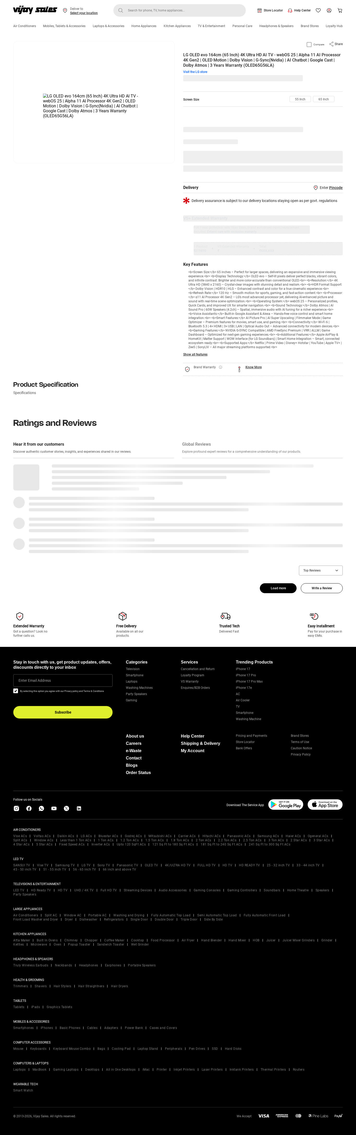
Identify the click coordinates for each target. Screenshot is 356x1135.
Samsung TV (65, 865)
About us (135, 736)
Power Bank (134, 1028)
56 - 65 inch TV (84, 869)
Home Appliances (143, 26)
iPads (35, 1007)
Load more (278, 588)
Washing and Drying (128, 915)
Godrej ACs (133, 836)
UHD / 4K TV (84, 890)
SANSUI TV (21, 865)
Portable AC (97, 915)
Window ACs (43, 840)
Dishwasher (88, 919)
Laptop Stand (148, 1049)
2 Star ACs (299, 840)
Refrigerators (114, 919)
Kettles (18, 944)
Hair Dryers (119, 986)
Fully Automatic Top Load (171, 915)
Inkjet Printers (184, 1069)
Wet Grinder (140, 944)
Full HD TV (109, 890)
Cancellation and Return (198, 669)
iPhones (47, 1028)
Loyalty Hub (334, 26)
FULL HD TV (207, 865)
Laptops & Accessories (108, 26)
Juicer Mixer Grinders (299, 940)
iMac (146, 1069)
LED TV (18, 890)
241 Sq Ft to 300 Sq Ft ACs (269, 844)
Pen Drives (197, 1049)
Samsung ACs (268, 836)
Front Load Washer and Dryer (35, 919)
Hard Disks (233, 1049)
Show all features (195, 354)
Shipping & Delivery (200, 743)
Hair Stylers (62, 986)
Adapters (111, 1028)
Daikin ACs (65, 836)
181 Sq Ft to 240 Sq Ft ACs (221, 844)
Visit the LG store (195, 72)
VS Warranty (190, 681)
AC (238, 694)
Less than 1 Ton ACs (75, 840)
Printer (162, 1069)
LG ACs (86, 836)
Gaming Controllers (242, 890)
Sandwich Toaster (110, 944)
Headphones (88, 965)
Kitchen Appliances (177, 26)
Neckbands (63, 965)
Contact (134, 758)
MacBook (40, 1069)
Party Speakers (136, 694)
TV (238, 706)
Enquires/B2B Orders (195, 688)
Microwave (39, 944)
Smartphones (23, 1028)
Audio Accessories (173, 890)
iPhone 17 (243, 669)
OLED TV (151, 865)
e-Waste (134, 751)
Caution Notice (301, 748)
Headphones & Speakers (276, 26)
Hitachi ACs (211, 836)
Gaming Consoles (207, 890)
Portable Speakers (142, 965)
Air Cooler (243, 700)
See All (335, 169)
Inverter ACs (100, 844)
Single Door (139, 919)
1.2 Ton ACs (129, 840)
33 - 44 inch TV (308, 865)
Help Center (302, 10)
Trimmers (20, 986)
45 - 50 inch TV (24, 869)
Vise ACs (20, 836)
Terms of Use (300, 742)
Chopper (91, 940)
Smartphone (134, 675)
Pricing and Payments (251, 736)
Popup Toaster (79, 944)
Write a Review (322, 588)
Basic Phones (70, 1028)
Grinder (327, 940)
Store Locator (273, 10)
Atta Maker (21, 940)
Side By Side (213, 919)
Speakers (322, 890)
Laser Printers (212, 1069)
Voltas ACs (42, 836)
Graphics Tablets (59, 1007)
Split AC (51, 915)
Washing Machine (248, 719)
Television (133, 669)
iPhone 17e (244, 688)
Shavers (41, 986)
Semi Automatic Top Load (217, 915)
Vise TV (43, 865)
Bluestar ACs (108, 836)
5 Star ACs (44, 844)
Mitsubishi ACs (160, 836)
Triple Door (189, 919)
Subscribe (63, 712)
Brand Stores (310, 26)
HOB (256, 940)
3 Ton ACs (276, 840)
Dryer (69, 919)
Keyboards (38, 1049)
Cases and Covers (163, 1028)
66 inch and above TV (119, 869)
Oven (57, 944)
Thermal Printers (273, 1069)
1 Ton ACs (106, 840)
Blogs (132, 765)
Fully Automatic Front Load (265, 915)
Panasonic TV (127, 865)
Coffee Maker (114, 940)
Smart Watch (23, 1090)
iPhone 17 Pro (246, 675)
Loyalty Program (192, 675)
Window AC (73, 915)
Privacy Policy (301, 754)
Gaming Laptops (65, 1069)
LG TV (86, 865)
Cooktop (137, 940)
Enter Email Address (35, 680)
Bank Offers (244, 748)
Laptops (131, 681)
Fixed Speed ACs (72, 844)
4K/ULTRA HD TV (178, 865)
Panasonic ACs (239, 836)
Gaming (131, 700)
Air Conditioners (24, 26)
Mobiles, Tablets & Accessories (64, 26)
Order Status (138, 772)
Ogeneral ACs (318, 836)
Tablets (18, 1007)
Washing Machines (139, 688)
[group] (300, 99)
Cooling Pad (121, 1049)
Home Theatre (298, 890)
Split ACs (20, 840)
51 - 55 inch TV (54, 869)
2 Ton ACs (203, 840)
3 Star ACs (322, 840)
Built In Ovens (47, 940)
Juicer (271, 940)
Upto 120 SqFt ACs (131, 844)
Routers (299, 1069)
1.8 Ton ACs (180, 840)
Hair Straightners (91, 986)
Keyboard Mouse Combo (72, 1049)
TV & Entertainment (211, 26)
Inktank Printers (242, 1069)
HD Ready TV (41, 890)
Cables (92, 1028)
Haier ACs (293, 836)
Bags (101, 1049)
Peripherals (173, 1049)
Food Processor (163, 940)
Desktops (92, 1069)
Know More (253, 367)
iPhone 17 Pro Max (249, 681)
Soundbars (272, 890)
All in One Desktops (121, 1069)
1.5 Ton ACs (154, 840)
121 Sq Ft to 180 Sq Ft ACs (173, 844)
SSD (215, 1049)
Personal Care (242, 26)
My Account (192, 751)
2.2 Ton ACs (227, 840)
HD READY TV (249, 865)
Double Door (164, 919)
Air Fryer (188, 940)
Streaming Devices (138, 890)
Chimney (71, 940)
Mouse (18, 1049)
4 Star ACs (21, 844)
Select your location (84, 13)
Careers (134, 743)
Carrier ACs (187, 836)
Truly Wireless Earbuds (30, 965)
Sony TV (103, 865)
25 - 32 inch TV (278, 865)
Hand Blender (211, 940)
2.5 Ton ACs (252, 840)
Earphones (113, 965)
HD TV (227, 865)
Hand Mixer (237, 940)
